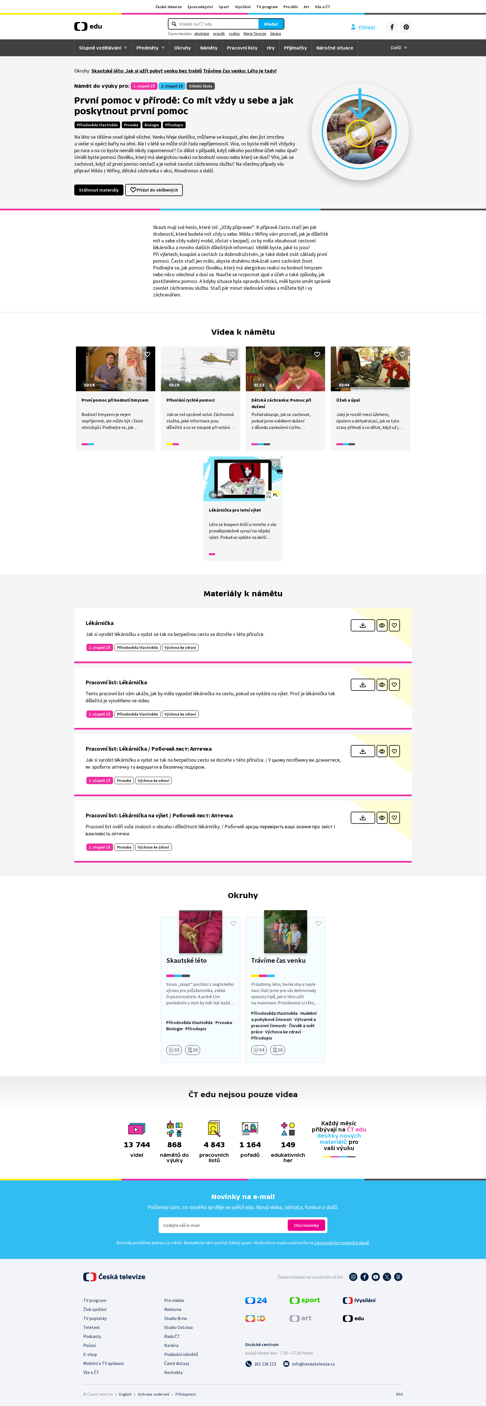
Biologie (152, 124)
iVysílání (243, 6)
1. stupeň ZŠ (144, 86)
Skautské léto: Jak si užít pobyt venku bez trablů (146, 71)
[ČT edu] (88, 28)
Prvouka (131, 124)
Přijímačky (295, 47)
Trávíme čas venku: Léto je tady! (239, 71)
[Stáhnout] (363, 625)
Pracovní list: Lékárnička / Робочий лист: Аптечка (149, 748)
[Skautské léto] (200, 989)
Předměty (147, 47)
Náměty (209, 47)
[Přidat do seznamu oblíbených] (147, 354)
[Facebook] (392, 27)
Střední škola (200, 86)
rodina (234, 33)
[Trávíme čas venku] (285, 989)
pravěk (219, 33)
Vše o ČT (322, 6)
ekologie (201, 33)
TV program (267, 6)
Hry (271, 47)
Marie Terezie (255, 33)
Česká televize (169, 6)
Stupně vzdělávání (100, 47)
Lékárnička (100, 622)
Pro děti (291, 6)
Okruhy (182, 47)
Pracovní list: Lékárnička (116, 682)
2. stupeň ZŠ (172, 86)
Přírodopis (174, 124)
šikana (275, 33)
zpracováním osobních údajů (341, 1242)
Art (306, 6)
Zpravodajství (200, 6)
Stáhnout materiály (99, 190)
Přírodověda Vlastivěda (97, 124)
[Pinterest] (406, 27)
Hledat (271, 24)
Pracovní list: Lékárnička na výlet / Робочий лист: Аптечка (159, 815)
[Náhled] (382, 625)
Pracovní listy (242, 47)
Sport (224, 6)
